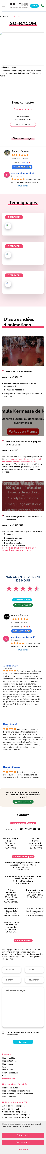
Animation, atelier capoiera (18, 371)
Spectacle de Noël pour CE (14, 1112)
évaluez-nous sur (20, 166)
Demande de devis (23, 109)
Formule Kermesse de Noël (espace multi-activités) (23, 443)
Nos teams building (11, 1088)
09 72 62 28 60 (24, 605)
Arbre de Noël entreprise (13, 1106)
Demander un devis (22, 600)
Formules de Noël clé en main (15, 1118)
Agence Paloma (20, 151)
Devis (34, 5)
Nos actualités (8, 1058)
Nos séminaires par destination (16, 1091)
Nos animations (9, 1097)
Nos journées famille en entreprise (17, 1094)
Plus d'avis (23, 185)
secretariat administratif (23, 173)
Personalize (23, 1149)
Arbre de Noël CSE (10, 1109)
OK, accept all (23, 1135)
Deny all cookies (23, 1142)
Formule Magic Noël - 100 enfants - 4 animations (23, 518)
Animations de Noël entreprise (16, 1115)
